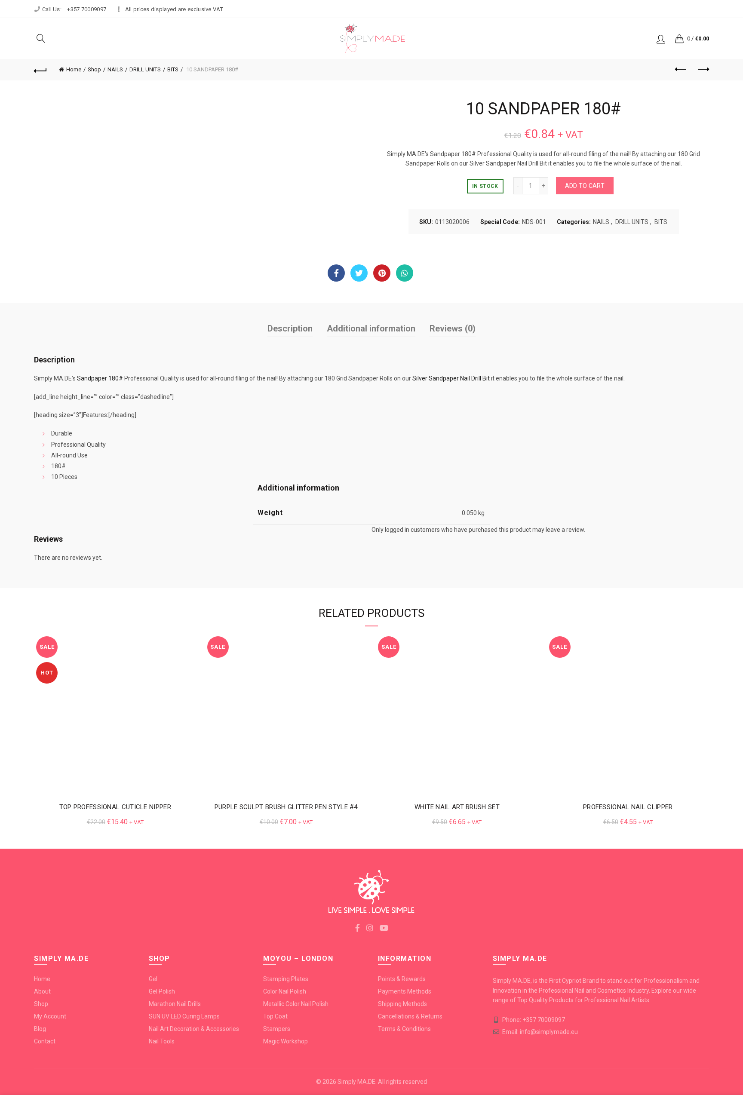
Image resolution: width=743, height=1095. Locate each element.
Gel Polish (162, 991)
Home (73, 69)
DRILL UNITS (145, 69)
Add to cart (585, 185)
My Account (50, 1016)
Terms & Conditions (404, 1028)
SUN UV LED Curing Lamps (184, 1016)
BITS (172, 69)
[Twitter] (359, 273)
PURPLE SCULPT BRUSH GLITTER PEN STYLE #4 (286, 807)
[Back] (40, 69)
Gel (153, 978)
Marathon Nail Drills (175, 1003)
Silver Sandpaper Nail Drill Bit (451, 378)
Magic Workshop (285, 1041)
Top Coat (275, 1016)
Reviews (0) (453, 328)
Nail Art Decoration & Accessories (194, 1028)
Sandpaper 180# (100, 378)
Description (290, 328)
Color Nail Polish (284, 991)
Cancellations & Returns (410, 1016)
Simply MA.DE (356, 1081)
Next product (702, 69)
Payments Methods (404, 991)
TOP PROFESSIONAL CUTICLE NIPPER (115, 807)
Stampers (276, 1028)
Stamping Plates (285, 978)
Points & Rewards (402, 978)
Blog (40, 1028)
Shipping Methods (402, 1003)
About (42, 991)
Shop (94, 69)
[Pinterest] (381, 273)
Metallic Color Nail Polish (296, 1003)
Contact (44, 1041)
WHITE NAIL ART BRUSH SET (457, 807)
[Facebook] (336, 273)
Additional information (371, 328)
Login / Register (660, 38)
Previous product (681, 69)
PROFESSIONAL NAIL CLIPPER (628, 807)
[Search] (41, 38)
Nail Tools (162, 1041)
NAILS (115, 69)
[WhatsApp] (404, 273)
